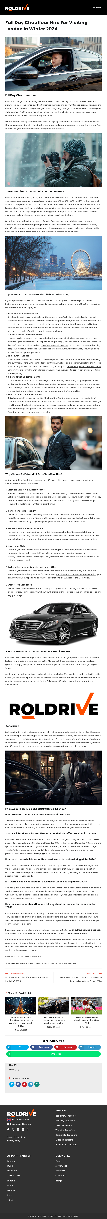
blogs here (49, 946)
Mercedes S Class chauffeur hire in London (72, 556)
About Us (60, 1170)
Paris (9, 1195)
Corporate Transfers (66, 1134)
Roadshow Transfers (65, 1115)
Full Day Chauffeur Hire (44, 963)
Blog (11, 1065)
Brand (11, 1069)
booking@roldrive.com (20, 1124)
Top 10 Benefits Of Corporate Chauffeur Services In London (53, 1020)
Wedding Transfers (65, 1130)
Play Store (94, 943)
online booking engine (73, 824)
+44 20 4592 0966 (20, 1119)
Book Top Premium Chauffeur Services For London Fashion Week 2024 (20, 1022)
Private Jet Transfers (66, 1144)
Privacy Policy (13, 1140)
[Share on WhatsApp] (37, 1084)
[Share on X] (11, 1084)
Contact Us (61, 1175)
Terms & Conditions (16, 1137)
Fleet (58, 1161)
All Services (61, 1165)
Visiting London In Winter (65, 963)
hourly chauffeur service (64, 674)
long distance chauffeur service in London (76, 574)
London (11, 1161)
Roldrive (53, 1216)
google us (68, 943)
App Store (14, 946)
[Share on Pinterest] (24, 1084)
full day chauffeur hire (47, 112)
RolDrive (51, 943)
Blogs (58, 1180)
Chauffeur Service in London (22, 963)
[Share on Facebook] (18, 1084)
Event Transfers (63, 1125)
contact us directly (26, 827)
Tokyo (10, 1199)
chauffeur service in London (54, 345)
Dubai (10, 1165)
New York (12, 1170)
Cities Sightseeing (64, 1139)
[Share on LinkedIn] (30, 1084)
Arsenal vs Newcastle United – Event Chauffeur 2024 (86, 1020)
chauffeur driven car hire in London (31, 304)
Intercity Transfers (65, 1120)
